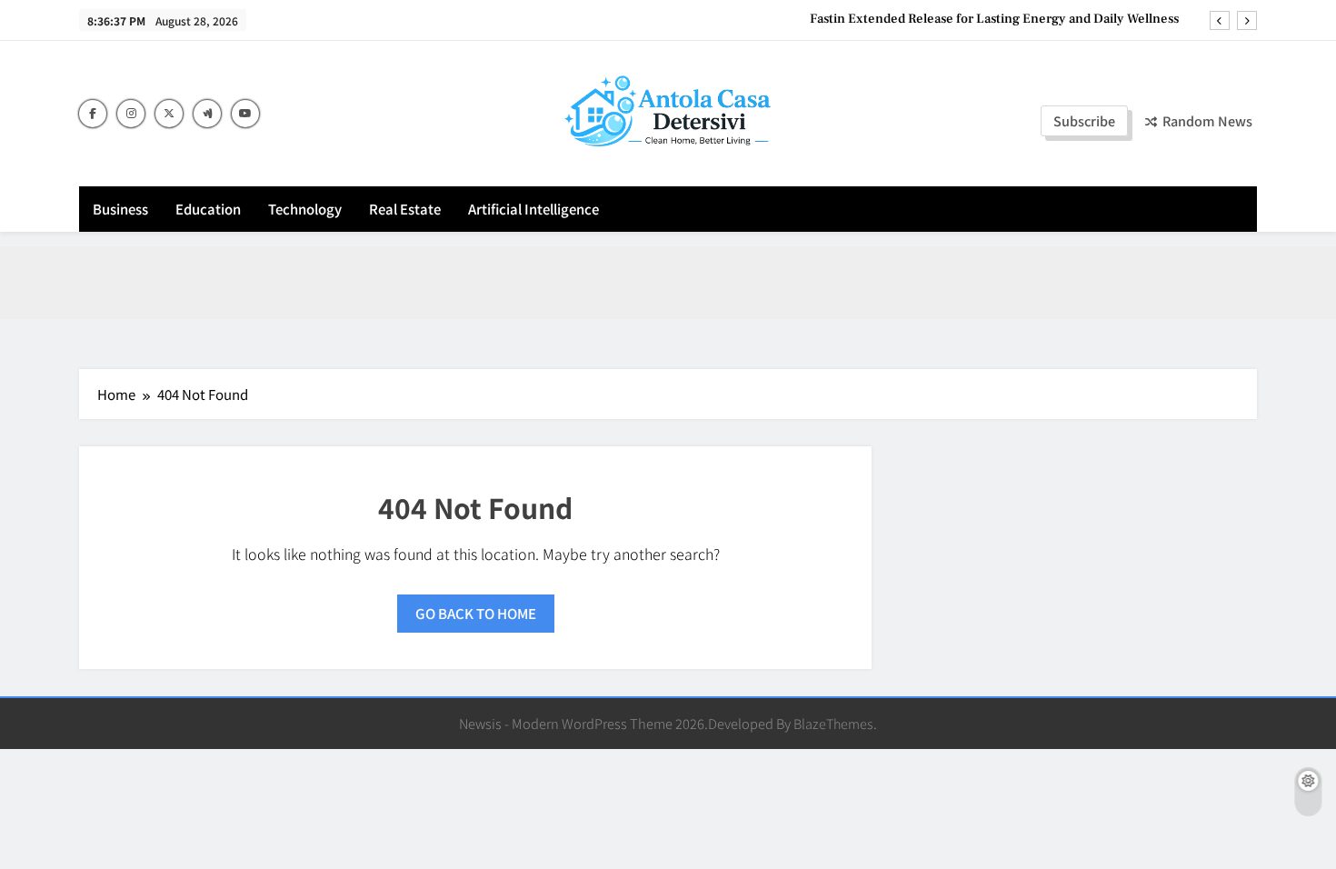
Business (120, 208)
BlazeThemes (833, 723)
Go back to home (475, 613)
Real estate (405, 208)
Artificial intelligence (533, 208)
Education (208, 208)
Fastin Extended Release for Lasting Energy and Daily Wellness (994, 19)
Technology (305, 208)
